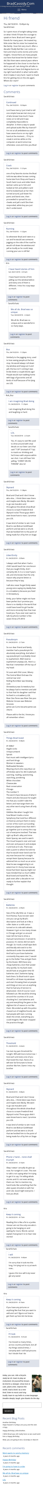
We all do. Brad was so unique (15, 1473)
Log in (6, 85)
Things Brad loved (15, 738)
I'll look (11, 1334)
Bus (8, 349)
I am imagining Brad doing (21, 401)
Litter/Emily (11, 555)
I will (10, 1254)
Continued (11, 102)
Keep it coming (13, 1214)
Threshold (11, 1043)
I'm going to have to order (14, 1466)
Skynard (10, 487)
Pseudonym (12, 639)
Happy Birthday (9, 1459)
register (15, 85)
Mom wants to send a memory (16, 1453)
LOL (12, 432)
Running (10, 228)
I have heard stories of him (21, 269)
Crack (8, 165)
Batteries (10, 905)
